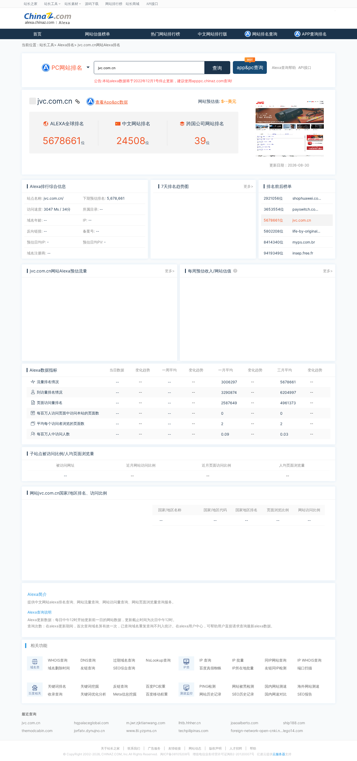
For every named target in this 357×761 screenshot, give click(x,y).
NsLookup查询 (158, 660)
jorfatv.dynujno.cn (89, 731)
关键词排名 (57, 686)
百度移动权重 (157, 694)
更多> (248, 186)
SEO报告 (304, 694)
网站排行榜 (113, 4)
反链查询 (120, 686)
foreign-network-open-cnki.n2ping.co (257, 731)
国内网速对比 (276, 694)
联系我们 (134, 748)
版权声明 (215, 748)
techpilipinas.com (193, 731)
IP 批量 (238, 660)
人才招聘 (235, 748)
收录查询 (55, 694)
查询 (217, 68)
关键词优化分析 (93, 694)
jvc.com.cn (31, 723)
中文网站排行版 (212, 34)
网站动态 (195, 748)
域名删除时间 (59, 668)
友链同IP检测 (275, 668)
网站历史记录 (210, 694)
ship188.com (294, 723)
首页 (37, 34)
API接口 (304, 67)
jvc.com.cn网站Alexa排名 (99, 45)
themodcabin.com (37, 731)
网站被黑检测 (243, 686)
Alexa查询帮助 (284, 67)
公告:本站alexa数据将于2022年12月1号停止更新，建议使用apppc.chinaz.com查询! (163, 81)
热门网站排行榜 (165, 34)
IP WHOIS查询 (309, 660)
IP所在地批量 (243, 668)
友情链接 (174, 748)
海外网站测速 (308, 686)
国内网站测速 (276, 686)
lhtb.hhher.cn (190, 723)
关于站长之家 (110, 748)
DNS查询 (88, 660)
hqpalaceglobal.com (91, 723)
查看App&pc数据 (111, 102)
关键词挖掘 (89, 686)
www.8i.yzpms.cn (141, 731)
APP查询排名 (314, 34)
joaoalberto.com (244, 723)
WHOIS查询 (57, 660)
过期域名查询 (124, 660)
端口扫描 (304, 668)
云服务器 (279, 754)
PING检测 (207, 686)
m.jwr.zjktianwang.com (145, 723)
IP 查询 (205, 660)
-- (65, 476)
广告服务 (154, 748)
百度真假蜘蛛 (210, 668)
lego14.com (293, 731)
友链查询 (87, 668)
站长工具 (46, 45)
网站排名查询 (264, 34)
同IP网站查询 (275, 660)
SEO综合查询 (124, 668)
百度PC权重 (155, 686)
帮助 (253, 748)
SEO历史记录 (243, 694)
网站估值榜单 (97, 34)
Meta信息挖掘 (124, 694)
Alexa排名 (65, 45)
